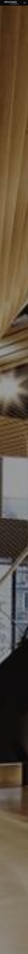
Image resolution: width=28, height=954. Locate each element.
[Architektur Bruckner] (11, 3)
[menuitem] (24, 3)
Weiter (25, 483)
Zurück (3, 483)
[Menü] (24, 3)
